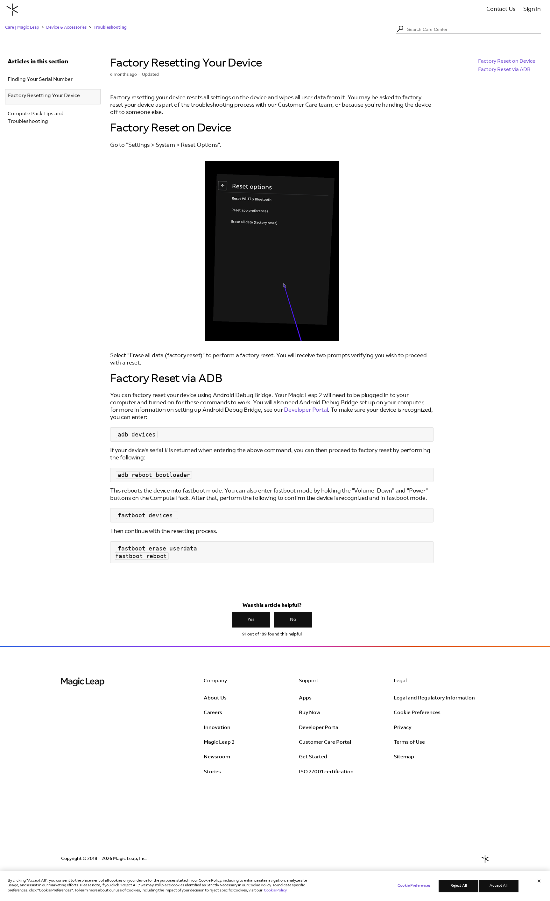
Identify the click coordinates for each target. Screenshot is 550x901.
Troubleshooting (110, 27)
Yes (251, 620)
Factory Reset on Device (506, 61)
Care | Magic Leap (22, 28)
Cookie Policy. (275, 890)
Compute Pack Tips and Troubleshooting (36, 117)
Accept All (499, 886)
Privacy (402, 727)
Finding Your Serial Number (40, 79)
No (293, 620)
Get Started (313, 757)
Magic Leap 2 (219, 742)
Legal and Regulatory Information (434, 698)
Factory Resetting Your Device (44, 95)
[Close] (539, 882)
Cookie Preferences (417, 712)
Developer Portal (306, 410)
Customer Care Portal (325, 742)
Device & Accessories (66, 28)
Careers (213, 712)
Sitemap (404, 757)
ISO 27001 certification (326, 772)
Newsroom (217, 757)
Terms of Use (409, 742)
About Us (215, 698)
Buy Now (309, 712)
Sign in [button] (532, 9)
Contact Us (500, 9)
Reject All (458, 886)
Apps (305, 698)
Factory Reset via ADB (504, 69)
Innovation (217, 727)
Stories (212, 772)
